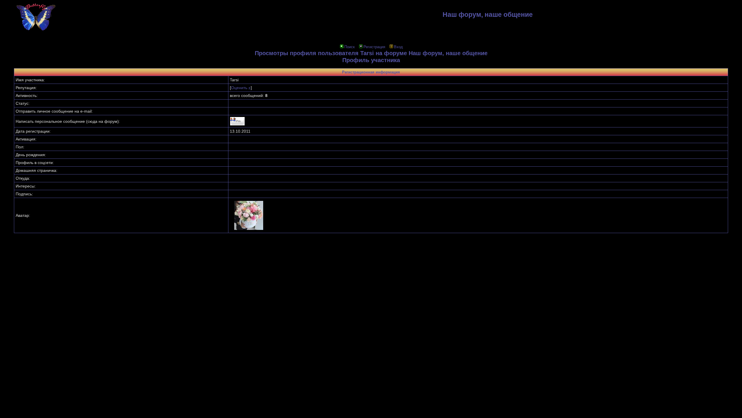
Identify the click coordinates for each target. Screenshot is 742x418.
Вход (398, 47)
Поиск (349, 47)
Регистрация (374, 47)
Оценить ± (241, 87)
